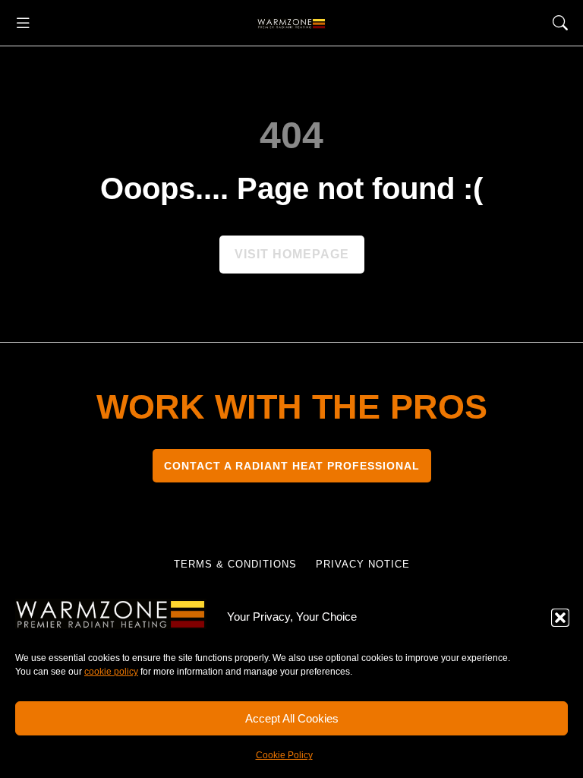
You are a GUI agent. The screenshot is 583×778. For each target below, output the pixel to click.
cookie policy (111, 671)
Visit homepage (292, 254)
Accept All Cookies (292, 718)
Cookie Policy (284, 755)
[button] (560, 617)
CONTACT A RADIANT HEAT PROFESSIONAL (292, 466)
